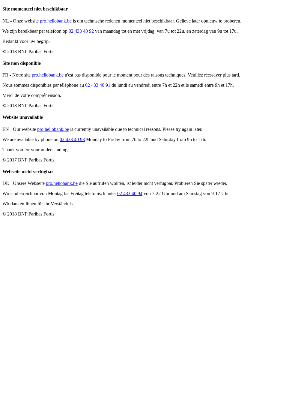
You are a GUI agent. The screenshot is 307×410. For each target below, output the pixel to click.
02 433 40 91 (97, 85)
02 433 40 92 (81, 31)
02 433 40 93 (72, 139)
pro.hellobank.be (56, 20)
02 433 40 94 (129, 193)
